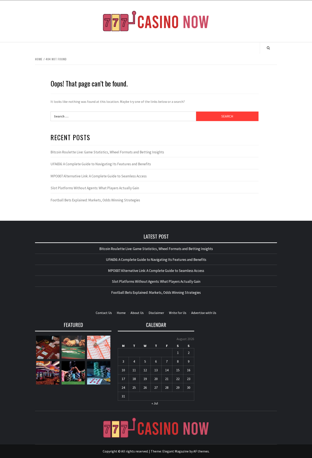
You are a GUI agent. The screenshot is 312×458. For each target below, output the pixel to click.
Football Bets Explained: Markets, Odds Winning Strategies (95, 200)
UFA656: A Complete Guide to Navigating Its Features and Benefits (101, 164)
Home (121, 313)
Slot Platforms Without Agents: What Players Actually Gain (95, 188)
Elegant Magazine (175, 451)
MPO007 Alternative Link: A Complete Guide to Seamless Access (99, 176)
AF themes (201, 451)
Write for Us (177, 313)
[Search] (268, 47)
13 (156, 370)
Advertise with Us (203, 313)
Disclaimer (156, 313)
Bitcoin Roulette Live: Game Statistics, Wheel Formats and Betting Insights (107, 152)
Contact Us (104, 313)
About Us (137, 313)
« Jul (155, 403)
